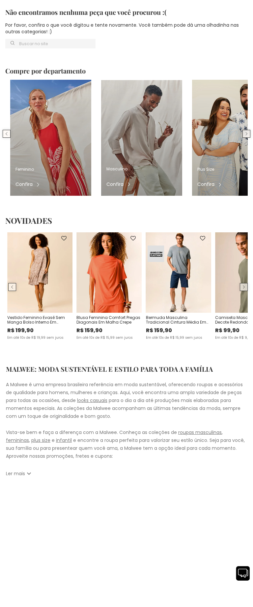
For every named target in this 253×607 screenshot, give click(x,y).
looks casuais (92, 400)
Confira (24, 184)
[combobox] (50, 43)
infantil (64, 440)
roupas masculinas (200, 432)
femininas (17, 440)
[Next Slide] (246, 134)
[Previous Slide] (7, 134)
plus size (40, 440)
